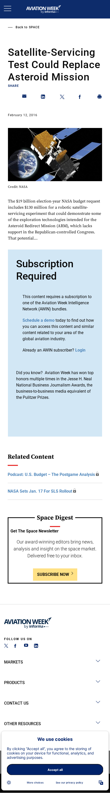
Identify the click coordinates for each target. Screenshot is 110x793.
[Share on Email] (24, 98)
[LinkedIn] (36, 646)
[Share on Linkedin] (43, 98)
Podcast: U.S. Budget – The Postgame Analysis (51, 474)
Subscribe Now (53, 574)
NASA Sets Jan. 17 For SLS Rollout (40, 491)
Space (34, 27)
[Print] (99, 98)
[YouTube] (26, 646)
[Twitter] (6, 646)
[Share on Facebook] (81, 98)
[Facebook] (16, 646)
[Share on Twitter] (62, 98)
